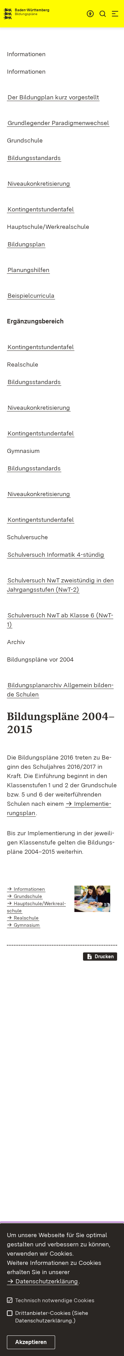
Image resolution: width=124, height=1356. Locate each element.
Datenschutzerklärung (47, 1281)
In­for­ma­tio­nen (29, 889)
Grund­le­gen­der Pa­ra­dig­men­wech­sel (58, 122)
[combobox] (90, 13)
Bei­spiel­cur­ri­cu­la (31, 295)
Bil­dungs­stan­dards (34, 157)
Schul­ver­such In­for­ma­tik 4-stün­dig (56, 554)
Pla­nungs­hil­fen (28, 269)
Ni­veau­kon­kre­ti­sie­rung (39, 183)
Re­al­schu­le (26, 918)
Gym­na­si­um (27, 925)
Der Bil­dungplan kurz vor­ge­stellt (53, 97)
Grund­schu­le (28, 896)
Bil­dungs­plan (26, 244)
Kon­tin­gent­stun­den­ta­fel (41, 209)
